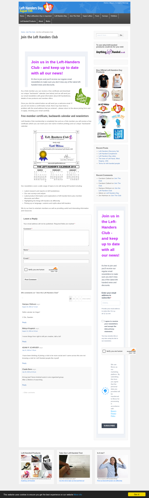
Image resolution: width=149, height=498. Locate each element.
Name (26, 250)
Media (48, 21)
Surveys (105, 16)
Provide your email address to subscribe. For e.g (111, 311)
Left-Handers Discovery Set (109, 151)
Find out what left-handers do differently (109, 481)
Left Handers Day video (107, 156)
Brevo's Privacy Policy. (113, 413)
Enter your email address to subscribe (109, 295)
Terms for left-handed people (109, 163)
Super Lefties (87, 16)
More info (78, 494)
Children (114, 16)
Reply (24, 322)
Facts (97, 16)
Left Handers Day (60, 16)
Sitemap (125, 3)
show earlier (86, 299)
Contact (118, 3)
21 (77, 299)
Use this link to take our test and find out (71, 481)
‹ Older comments (29, 392)
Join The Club (75, 16)
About (111, 3)
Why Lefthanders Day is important (39, 16)
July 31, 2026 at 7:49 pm (29, 350)
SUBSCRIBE (109, 426)
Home (106, 3)
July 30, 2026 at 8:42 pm (29, 372)
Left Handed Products (28, 21)
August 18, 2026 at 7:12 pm (30, 307)
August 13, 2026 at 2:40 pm (30, 331)
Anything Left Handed (28, 481)
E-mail (26, 258)
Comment (28, 229)
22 (74, 299)
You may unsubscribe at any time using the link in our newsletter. (110, 338)
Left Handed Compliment (108, 154)
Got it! (136, 494)
